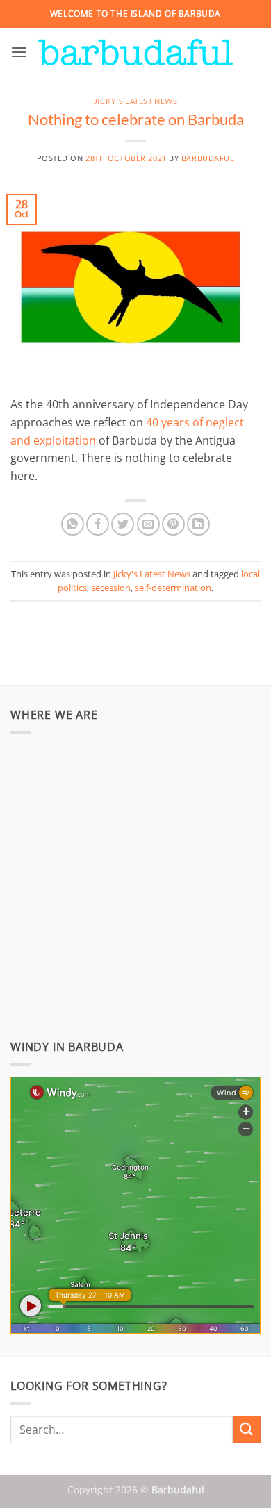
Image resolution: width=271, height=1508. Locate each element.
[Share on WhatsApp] (72, 524)
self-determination (173, 587)
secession (111, 587)
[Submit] (247, 1429)
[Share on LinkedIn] (198, 524)
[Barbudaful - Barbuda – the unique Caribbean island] (135, 52)
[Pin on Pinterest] (173, 524)
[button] (18, 52)
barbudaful (208, 158)
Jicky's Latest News (136, 101)
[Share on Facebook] (97, 524)
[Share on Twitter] (122, 524)
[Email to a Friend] (148, 524)
